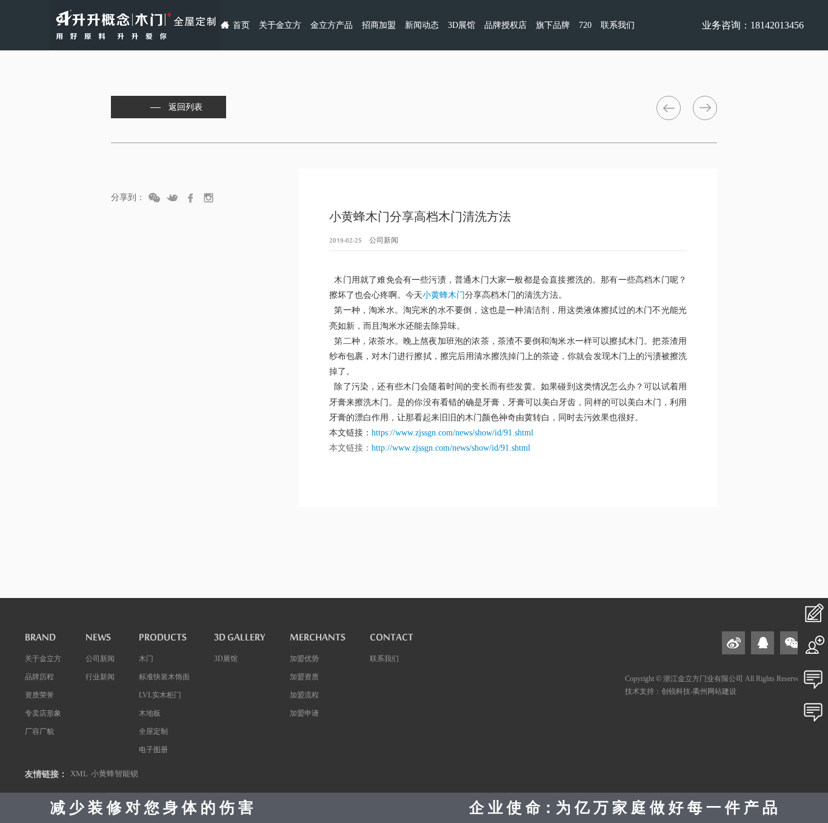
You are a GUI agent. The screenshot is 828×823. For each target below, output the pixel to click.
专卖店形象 (43, 713)
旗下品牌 (553, 25)
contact (391, 640)
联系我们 (618, 25)
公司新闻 (100, 658)
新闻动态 (422, 25)
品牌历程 (39, 677)
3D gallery (239, 640)
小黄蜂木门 (443, 295)
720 (585, 25)
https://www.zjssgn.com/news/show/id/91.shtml (452, 432)
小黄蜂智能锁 (114, 773)
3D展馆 (461, 25)
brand (40, 640)
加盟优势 (304, 658)
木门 (146, 658)
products (163, 640)
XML (79, 773)
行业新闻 (100, 677)
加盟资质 (304, 677)
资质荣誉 (39, 695)
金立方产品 (331, 25)
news (98, 640)
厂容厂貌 (39, 731)
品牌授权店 (505, 25)
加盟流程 (304, 695)
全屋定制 (153, 731)
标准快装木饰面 (164, 677)
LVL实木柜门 (160, 695)
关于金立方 (280, 25)
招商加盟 (379, 25)
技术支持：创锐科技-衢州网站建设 (680, 691)
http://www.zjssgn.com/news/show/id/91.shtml (451, 447)
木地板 (150, 713)
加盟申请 (304, 713)
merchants (318, 640)
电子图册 (153, 749)
